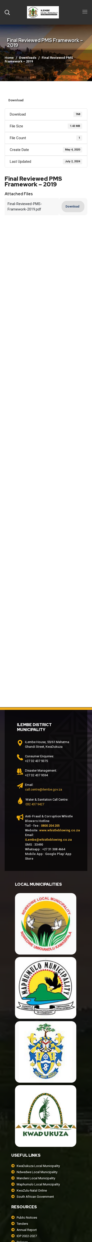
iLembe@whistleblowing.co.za (48, 839)
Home (9, 58)
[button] (7, 12)
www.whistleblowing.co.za (59, 830)
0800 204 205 (50, 825)
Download (16, 100)
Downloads (27, 58)
